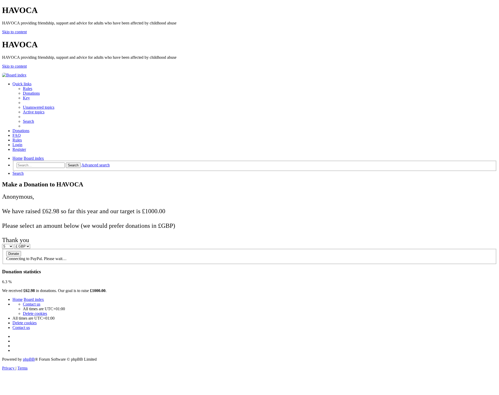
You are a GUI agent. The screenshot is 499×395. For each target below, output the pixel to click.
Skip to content (14, 32)
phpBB (29, 359)
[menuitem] (27, 88)
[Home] (14, 75)
